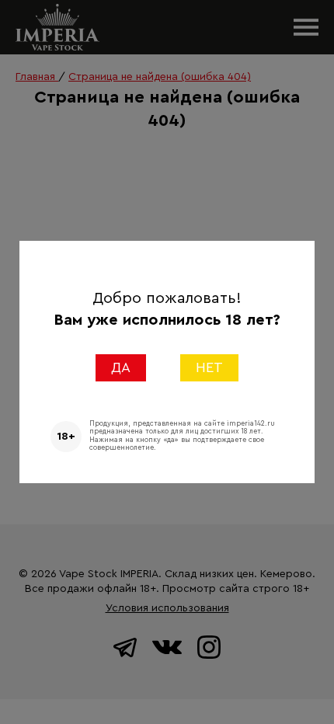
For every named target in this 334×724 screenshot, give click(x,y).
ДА (120, 367)
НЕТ (209, 367)
